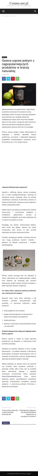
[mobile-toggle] (3, 11)
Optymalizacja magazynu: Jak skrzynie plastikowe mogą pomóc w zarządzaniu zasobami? (28, 413)
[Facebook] (4, 79)
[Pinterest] (13, 79)
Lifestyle (14, 16)
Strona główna (6, 16)
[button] (35, 11)
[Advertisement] (19, 36)
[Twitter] (8, 79)
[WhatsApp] (17, 79)
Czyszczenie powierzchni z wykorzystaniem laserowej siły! (10, 412)
